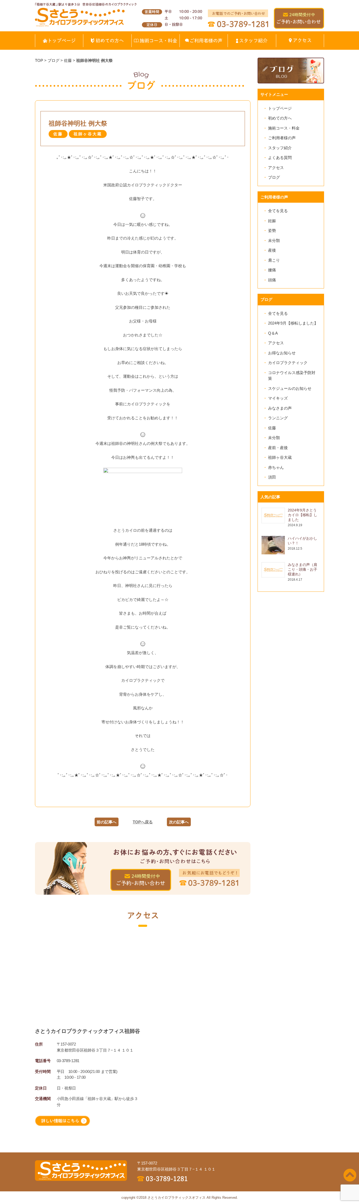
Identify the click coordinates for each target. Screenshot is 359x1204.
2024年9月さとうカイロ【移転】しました (302, 515)
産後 (272, 250)
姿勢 (272, 230)
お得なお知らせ (282, 353)
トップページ (280, 108)
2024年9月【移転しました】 (293, 323)
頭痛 (272, 280)
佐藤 (272, 428)
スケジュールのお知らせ (289, 388)
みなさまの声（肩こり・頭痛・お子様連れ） (302, 569)
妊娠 (272, 220)
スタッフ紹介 (280, 148)
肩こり (274, 260)
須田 (272, 477)
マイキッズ (278, 398)
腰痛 (272, 270)
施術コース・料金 (284, 128)
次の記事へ (179, 822)
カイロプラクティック (287, 362)
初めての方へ (280, 118)
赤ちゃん (276, 467)
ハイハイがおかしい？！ (302, 540)
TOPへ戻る (143, 822)
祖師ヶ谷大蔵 (280, 457)
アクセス (276, 167)
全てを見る (278, 210)
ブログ (274, 177)
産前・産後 (278, 447)
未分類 (274, 240)
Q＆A (273, 333)
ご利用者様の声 (282, 138)
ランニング (278, 418)
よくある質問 (280, 157)
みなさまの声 (280, 408)
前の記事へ (106, 822)
